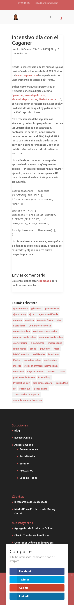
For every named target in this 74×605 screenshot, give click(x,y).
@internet (36, 308)
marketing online (32, 360)
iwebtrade (53, 354)
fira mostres (19, 349)
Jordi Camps (24, 49)
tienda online (40, 389)
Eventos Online (23, 437)
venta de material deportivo (27, 400)
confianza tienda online (45, 331)
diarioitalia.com (47, 99)
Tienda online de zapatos (26, 394)
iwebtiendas (39, 354)
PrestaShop (44, 377)
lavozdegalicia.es (35, 95)
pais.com (18, 95)
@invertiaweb (52, 308)
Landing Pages (28, 477)
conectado (44, 280)
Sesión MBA (62, 383)
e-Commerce (37, 343)
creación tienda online (24, 337)
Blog (53, 49)
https (56, 349)
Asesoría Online (45, 320)
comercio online (21, 331)
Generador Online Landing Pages (34, 542)
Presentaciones (29, 449)
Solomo (24, 463)
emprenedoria (55, 343)
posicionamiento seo (24, 377)
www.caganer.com (27, 75)
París (62, 371)
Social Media (27, 456)
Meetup (17, 366)
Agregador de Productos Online (33, 528)
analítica (29, 320)
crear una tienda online (51, 337)
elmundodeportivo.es (24, 99)
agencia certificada (48, 314)
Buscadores (19, 325)
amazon (17, 320)
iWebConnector (21, 354)
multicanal (18, 371)
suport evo (25, 389)
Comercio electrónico (40, 325)
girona (32, 349)
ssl (14, 389)
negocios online (35, 371)
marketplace (50, 360)
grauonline (45, 349)
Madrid (16, 360)
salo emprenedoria (42, 383)
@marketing (19, 314)
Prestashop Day (21, 383)
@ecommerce (20, 308)
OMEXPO (51, 371)
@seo (32, 314)
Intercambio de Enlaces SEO (30, 502)
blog (59, 320)
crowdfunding (20, 343)
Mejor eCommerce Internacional (40, 366)
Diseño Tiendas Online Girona (31, 535)
